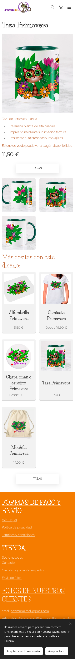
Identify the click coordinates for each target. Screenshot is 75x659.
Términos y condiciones (18, 535)
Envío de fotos (12, 578)
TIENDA (13, 548)
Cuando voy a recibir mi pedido (23, 570)
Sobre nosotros (12, 557)
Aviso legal (9, 520)
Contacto (8, 563)
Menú (69, 7)
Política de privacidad (17, 527)
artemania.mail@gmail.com (30, 611)
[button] (52, 7)
